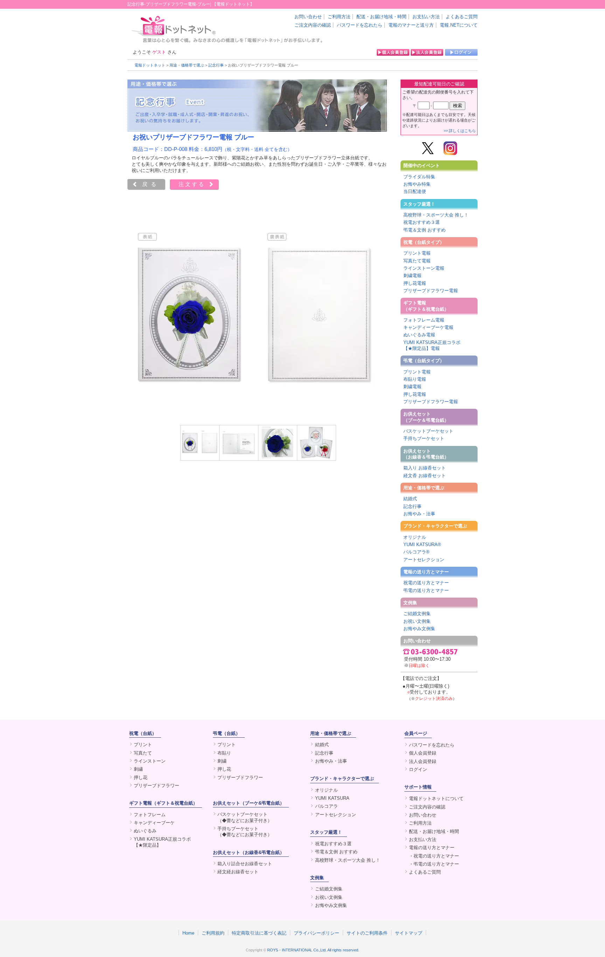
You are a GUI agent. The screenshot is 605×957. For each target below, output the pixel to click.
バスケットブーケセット (428, 431)
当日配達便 (414, 191)
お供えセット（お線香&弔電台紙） (248, 852)
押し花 (140, 777)
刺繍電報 (412, 275)
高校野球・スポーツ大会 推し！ (435, 215)
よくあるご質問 (462, 16)
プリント (143, 744)
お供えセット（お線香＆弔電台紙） (426, 454)
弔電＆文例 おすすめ (424, 230)
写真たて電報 (417, 260)
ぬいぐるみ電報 (419, 334)
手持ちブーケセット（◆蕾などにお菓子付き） (244, 831)
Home (188, 932)
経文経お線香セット (237, 871)
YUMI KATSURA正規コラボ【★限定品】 (162, 842)
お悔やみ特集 (417, 184)
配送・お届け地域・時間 (381, 16)
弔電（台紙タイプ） (423, 360)
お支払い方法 (426, 16)
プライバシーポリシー (316, 932)
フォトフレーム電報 (423, 320)
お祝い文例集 (417, 621)
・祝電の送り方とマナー (434, 856)
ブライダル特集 (419, 176)
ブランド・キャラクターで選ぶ (435, 526)
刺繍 (138, 769)
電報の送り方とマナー (426, 571)
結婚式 (410, 498)
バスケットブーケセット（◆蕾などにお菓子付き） (244, 817)
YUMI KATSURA (332, 798)
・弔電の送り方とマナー (434, 864)
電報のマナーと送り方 (411, 25)
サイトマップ (408, 932)
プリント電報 (417, 253)
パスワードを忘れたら (359, 25)
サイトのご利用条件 (367, 932)
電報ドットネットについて (436, 798)
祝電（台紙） (143, 733)
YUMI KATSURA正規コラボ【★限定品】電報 (431, 345)
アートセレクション (423, 559)
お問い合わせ (308, 16)
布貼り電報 (414, 379)
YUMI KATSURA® (422, 544)
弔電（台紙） (226, 733)
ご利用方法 (339, 16)
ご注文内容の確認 (312, 25)
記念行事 (216, 65)
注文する (192, 184)
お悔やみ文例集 (419, 628)
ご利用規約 (213, 932)
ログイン (418, 769)
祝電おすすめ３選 (421, 222)
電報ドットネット (149, 65)
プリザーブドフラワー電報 (430, 290)
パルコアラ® (416, 552)
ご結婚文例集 (417, 613)
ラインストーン (150, 761)
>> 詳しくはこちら (460, 131)
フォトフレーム (150, 814)
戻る (151, 184)
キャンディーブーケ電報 (428, 327)
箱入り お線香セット (424, 467)
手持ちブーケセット (423, 438)
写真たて (143, 753)
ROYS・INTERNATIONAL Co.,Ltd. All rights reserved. (313, 950)
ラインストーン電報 (423, 268)
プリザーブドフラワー (156, 785)
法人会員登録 (422, 761)
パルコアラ (326, 806)
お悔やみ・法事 (419, 513)
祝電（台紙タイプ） (423, 242)
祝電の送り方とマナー (426, 582)
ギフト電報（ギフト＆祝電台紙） (426, 305)
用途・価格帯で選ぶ (186, 65)
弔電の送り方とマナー (426, 590)
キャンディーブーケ (154, 822)
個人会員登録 (422, 753)
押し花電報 (414, 283)
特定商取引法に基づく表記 (259, 932)
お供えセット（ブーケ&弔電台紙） (248, 803)
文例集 (410, 602)
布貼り (224, 753)
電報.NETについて (459, 25)
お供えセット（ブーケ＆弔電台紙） (426, 416)
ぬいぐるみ (145, 830)
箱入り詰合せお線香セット (244, 863)
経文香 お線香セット (424, 475)
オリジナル (414, 537)
